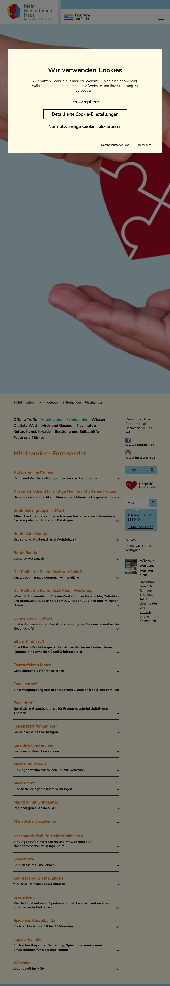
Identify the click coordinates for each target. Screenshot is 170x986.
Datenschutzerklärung (115, 145)
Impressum (144, 145)
